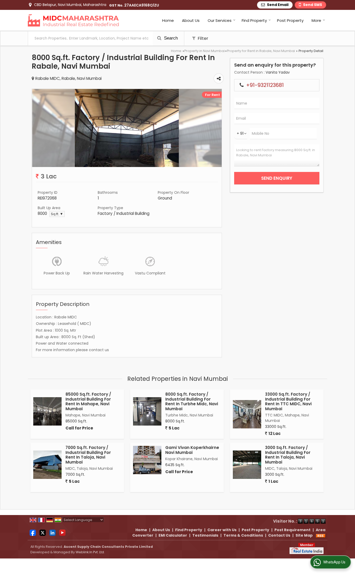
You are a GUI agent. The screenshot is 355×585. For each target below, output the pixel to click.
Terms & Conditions (243, 535)
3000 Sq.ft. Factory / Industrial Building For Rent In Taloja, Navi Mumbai (288, 455)
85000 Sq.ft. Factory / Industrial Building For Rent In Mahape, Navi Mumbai (88, 401)
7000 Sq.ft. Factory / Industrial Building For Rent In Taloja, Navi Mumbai (88, 455)
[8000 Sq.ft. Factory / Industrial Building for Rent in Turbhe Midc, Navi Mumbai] (147, 411)
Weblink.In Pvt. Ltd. (90, 552)
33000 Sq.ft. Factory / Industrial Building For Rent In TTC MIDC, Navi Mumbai (288, 401)
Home (168, 20)
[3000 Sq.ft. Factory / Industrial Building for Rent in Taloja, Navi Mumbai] (247, 465)
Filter (202, 38)
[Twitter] (43, 532)
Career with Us (221, 529)
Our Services (220, 20)
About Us (191, 20)
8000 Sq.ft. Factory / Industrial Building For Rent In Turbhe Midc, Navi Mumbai (191, 401)
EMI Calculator (173, 535)
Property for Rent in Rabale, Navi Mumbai (261, 51)
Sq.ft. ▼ (57, 214)
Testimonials (205, 535)
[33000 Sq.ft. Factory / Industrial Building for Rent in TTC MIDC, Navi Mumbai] (247, 414)
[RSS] (320, 535)
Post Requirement (292, 529)
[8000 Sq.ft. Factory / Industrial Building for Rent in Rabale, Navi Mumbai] (127, 165)
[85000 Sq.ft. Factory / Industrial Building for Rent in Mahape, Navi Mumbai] (47, 411)
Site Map (304, 535)
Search (170, 38)
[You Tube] (62, 532)
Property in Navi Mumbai (204, 51)
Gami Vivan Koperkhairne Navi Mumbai (192, 450)
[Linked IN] (52, 532)
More (316, 20)
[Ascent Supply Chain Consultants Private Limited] (73, 20)
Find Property (254, 20)
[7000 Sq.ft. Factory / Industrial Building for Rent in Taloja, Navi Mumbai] (47, 465)
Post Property (290, 20)
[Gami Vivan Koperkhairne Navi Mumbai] (147, 460)
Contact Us (279, 535)
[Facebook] (33, 532)
